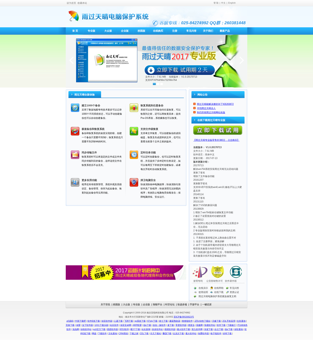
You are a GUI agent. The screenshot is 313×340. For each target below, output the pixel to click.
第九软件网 (197, 329)
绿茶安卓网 (125, 325)
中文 (223, 3)
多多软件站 (157, 329)
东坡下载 (208, 329)
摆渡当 (191, 325)
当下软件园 (87, 325)
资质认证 (234, 292)
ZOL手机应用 (228, 321)
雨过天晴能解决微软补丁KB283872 (215, 104)
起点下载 (218, 329)
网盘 (94, 333)
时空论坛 (170, 304)
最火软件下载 (183, 329)
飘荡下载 (167, 333)
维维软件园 (169, 329)
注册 (174, 30)
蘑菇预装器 (174, 321)
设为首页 (71, 3)
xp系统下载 (140, 321)
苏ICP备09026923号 (184, 317)
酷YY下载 (135, 329)
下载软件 (102, 333)
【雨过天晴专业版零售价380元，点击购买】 (216, 140)
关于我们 (208, 30)
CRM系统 (123, 333)
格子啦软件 (215, 333)
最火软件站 (190, 333)
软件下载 (221, 325)
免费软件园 (203, 333)
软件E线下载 (93, 321)
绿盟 (78, 325)
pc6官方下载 (99, 329)
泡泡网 (75, 329)
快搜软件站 (209, 325)
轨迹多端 (182, 304)
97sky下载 (152, 321)
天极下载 (216, 321)
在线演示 (203, 288)
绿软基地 (238, 329)
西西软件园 (112, 329)
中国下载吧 (80, 321)
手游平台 (194, 304)
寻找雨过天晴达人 (206, 108)
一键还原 (207, 304)
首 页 (75, 30)
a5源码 (69, 321)
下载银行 (231, 325)
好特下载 (227, 333)
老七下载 (163, 321)
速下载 (170, 325)
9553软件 (124, 329)
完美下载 (70, 325)
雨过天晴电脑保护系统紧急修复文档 (217, 296)
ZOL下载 (144, 333)
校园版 (141, 30)
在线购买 (158, 30)
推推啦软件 (187, 321)
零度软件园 (181, 325)
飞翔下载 (128, 321)
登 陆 (216, 3)
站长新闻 (146, 329)
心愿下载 (118, 321)
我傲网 (199, 325)
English (232, 3)
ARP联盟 (137, 325)
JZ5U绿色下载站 (202, 321)
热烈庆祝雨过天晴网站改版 (211, 112)
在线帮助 (219, 288)
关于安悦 (105, 304)
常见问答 (191, 30)
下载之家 (134, 333)
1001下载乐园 (101, 325)
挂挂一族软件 (159, 325)
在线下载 (219, 292)
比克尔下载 (178, 333)
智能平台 (157, 304)
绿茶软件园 (106, 321)
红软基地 (241, 321)
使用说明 (203, 292)
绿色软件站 (86, 329)
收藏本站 (82, 3)
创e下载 (147, 325)
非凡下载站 (155, 333)
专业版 (91, 30)
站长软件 (114, 325)
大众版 (108, 30)
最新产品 (225, 30)
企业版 (125, 30)
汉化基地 (112, 333)
